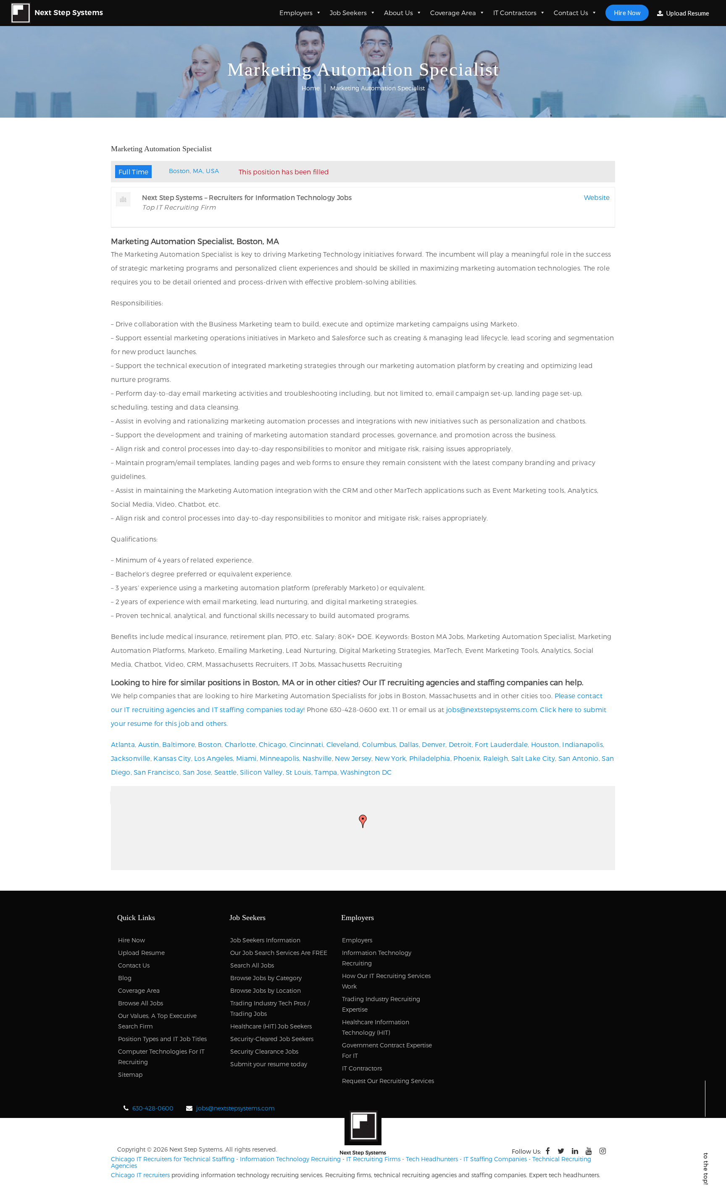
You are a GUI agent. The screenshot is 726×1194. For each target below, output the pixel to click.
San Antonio (578, 758)
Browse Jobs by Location (265, 990)
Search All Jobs (252, 965)
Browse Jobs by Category (266, 977)
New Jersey (353, 758)
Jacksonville (130, 758)
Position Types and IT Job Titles (162, 1038)
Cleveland (342, 744)
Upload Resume (687, 13)
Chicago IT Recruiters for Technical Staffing (172, 1158)
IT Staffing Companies (495, 1158)
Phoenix (466, 758)
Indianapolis (582, 744)
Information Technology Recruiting (290, 1158)
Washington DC (366, 772)
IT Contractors (515, 12)
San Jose (197, 772)
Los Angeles (213, 758)
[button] (363, 821)
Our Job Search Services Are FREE (278, 952)
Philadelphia (429, 758)
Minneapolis (279, 758)
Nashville (317, 758)
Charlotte (240, 744)
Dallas (409, 744)
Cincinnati (306, 744)
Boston (209, 744)
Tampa (325, 772)
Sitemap (130, 1074)
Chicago (272, 744)
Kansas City (172, 758)
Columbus (379, 744)
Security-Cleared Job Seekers (271, 1038)
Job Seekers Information (265, 940)
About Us (398, 12)
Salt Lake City (533, 758)
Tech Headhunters (432, 1158)
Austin (148, 744)
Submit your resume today (268, 1064)
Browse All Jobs (140, 1003)
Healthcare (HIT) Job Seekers (271, 1026)
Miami (246, 758)
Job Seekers (348, 12)
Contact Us (571, 12)
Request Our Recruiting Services (388, 1080)
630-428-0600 (153, 1108)
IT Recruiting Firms (373, 1158)
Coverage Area (453, 12)
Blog (125, 977)
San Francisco (156, 772)
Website (597, 197)
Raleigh (495, 758)
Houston (545, 744)
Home (311, 88)
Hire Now (627, 12)
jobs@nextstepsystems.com (491, 709)
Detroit (460, 744)
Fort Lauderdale (501, 744)
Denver (433, 744)
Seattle (225, 772)
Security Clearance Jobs (264, 1051)
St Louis (298, 772)
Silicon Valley (261, 772)
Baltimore (178, 744)
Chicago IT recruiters (140, 1174)
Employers (296, 12)
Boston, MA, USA (194, 170)
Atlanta (123, 744)
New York (390, 758)
